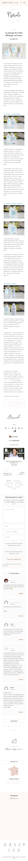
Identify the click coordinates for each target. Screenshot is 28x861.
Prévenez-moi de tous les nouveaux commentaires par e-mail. (14, 544)
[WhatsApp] (18, 428)
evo (12, 484)
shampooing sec (10, 486)
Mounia (12, 648)
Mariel (16, 436)
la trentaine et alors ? (15, 602)
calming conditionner (10, 482)
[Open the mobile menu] (24, 3)
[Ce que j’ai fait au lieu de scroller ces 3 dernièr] (7, 807)
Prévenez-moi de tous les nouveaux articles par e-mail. (14, 552)
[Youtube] (4, 3)
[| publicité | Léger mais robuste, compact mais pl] (7, 822)
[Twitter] (12, 3)
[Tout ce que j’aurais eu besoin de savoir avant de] (7, 830)
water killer (14, 488)
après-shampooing (17, 480)
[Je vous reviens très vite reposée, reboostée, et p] (21, 815)
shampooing (21, 484)
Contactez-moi (14, 746)
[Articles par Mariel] (10, 436)
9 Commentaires (14, 440)
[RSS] (10, 3)
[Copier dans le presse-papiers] (22, 428)
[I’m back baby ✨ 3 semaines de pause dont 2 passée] (7, 815)
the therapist (18, 486)
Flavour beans (13, 580)
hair (16, 484)
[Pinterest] (8, 3)
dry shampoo (7, 484)
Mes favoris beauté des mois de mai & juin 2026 (14, 461)
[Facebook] (14, 3)
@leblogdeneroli (14, 798)
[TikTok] (6, 3)
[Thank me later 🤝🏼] (21, 830)
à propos (21, 403)
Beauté (14, 29)
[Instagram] (2, 3)
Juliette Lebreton (19, 856)
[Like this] (14, 432)
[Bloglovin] (16, 3)
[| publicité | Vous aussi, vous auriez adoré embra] (21, 822)
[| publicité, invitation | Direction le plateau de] (21, 807)
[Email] (15, 428)
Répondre (21, 593)
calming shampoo (19, 482)
